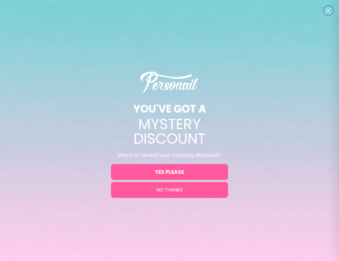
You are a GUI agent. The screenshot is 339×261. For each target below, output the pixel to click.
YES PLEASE (169, 172)
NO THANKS (170, 190)
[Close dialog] (328, 10)
